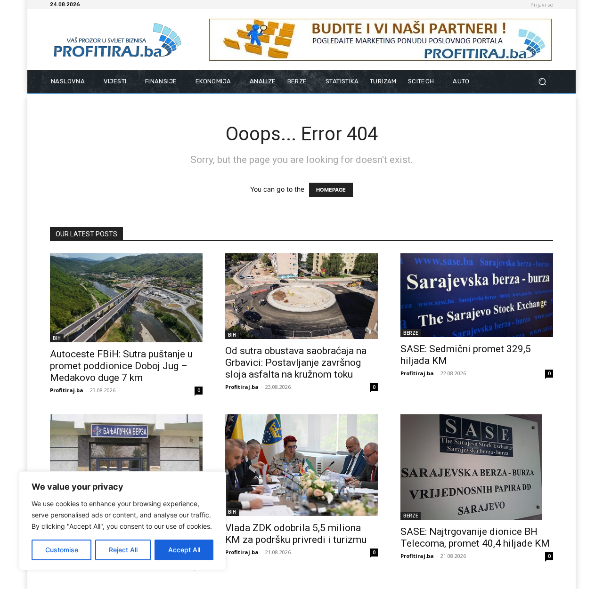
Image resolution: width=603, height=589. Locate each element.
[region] (122, 520)
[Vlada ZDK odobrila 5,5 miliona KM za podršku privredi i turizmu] (301, 465)
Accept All (184, 550)
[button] (542, 82)
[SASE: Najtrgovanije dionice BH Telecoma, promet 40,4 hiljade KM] (476, 467)
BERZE (410, 333)
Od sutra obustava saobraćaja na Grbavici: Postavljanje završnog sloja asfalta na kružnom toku (296, 362)
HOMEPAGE (331, 189)
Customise (61, 550)
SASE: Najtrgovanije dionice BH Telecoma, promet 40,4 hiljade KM (475, 537)
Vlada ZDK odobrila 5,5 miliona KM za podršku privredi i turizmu (296, 533)
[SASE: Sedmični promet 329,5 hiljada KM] (476, 295)
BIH (57, 338)
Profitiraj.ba (66, 390)
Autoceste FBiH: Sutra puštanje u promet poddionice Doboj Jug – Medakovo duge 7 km (121, 365)
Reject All (123, 550)
